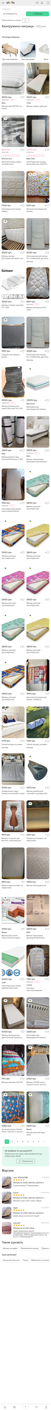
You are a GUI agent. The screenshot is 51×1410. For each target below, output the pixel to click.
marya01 (16, 1223)
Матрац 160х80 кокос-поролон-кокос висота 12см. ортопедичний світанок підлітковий (36, 1083)
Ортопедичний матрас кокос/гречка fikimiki (11, 510)
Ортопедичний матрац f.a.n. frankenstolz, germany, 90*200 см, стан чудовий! (37, 356)
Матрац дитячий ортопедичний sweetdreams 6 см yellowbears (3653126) (35, 651)
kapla (15, 1208)
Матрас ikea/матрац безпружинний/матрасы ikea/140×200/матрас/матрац (36, 460)
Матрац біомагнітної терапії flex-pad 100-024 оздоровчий (12, 407)
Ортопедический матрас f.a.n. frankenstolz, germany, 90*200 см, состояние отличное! (37, 257)
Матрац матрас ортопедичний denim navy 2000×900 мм (13, 257)
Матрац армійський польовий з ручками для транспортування (36, 792)
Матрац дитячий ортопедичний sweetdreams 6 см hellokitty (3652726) (34, 604)
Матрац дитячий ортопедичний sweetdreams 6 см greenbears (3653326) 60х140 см (35, 507)
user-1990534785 (20, 1177)
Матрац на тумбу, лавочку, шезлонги (28, 1183)
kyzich (16, 1193)
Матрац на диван (10, 1248)
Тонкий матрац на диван (12, 744)
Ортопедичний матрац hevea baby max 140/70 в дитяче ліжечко (36, 163)
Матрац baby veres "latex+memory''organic (11, 937)
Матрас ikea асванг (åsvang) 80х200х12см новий (35, 937)
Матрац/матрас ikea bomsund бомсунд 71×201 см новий (12, 458)
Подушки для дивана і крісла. (11, 356)
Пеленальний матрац (30, 1248)
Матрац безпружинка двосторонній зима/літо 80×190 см (12, 1036)
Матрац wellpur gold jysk (36, 106)
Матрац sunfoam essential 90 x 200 (12, 306)
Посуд (25, 1260)
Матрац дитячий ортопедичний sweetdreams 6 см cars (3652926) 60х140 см (12, 557)
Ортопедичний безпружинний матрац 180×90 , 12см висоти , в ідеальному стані (36, 1036)
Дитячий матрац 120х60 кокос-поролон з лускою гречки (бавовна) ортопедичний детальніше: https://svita (12, 1130)
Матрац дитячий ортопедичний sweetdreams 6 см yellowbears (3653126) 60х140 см (35, 557)
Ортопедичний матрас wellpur (11, 210)
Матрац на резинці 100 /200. (36, 308)
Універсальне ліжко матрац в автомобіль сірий (13, 792)
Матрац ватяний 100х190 (12, 1082)
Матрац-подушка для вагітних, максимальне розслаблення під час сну (13, 839)
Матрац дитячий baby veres (35, 1133)
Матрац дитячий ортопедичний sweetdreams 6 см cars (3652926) (12, 698)
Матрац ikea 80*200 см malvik (12, 107)
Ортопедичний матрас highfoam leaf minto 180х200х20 (11, 987)
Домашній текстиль (11, 1260)
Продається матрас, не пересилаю (36, 839)
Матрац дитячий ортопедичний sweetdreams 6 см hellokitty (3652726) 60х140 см (13, 604)
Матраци (7, 9)
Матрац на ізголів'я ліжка (23, 1228)
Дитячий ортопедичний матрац (36, 210)
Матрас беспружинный (36, 885)
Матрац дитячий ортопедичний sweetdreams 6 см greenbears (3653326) (11, 651)
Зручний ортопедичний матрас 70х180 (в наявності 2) (36, 698)
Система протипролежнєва (34, 989)
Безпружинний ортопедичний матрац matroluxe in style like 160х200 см (36, 408)
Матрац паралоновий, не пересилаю (12, 886)
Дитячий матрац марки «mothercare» (11, 163)
